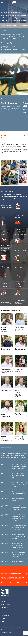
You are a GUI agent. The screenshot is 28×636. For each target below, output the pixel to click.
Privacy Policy (4, 629)
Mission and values (6, 25)
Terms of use (3, 578)
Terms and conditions (6, 632)
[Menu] (2, 2)
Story (15, 25)
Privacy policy (20, 577)
